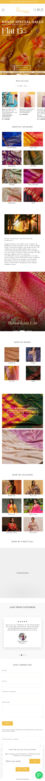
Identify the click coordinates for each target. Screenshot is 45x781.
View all (22, 86)
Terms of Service (6, 731)
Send (7, 723)
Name (4, 670)
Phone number (9, 691)
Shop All (31, 412)
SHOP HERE (22, 67)
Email (4, 681)
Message (6, 702)
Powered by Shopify (22, 779)
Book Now (22, 595)
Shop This (14, 412)
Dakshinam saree (10, 739)
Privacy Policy (36, 729)
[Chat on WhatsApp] (39, 775)
